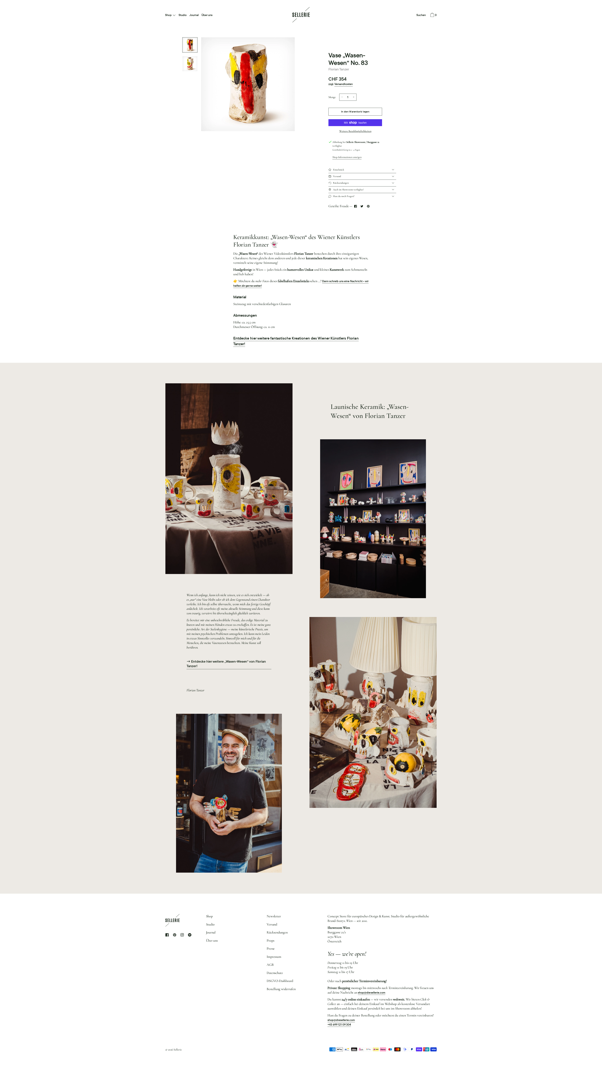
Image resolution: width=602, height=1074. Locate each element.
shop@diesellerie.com (371, 992)
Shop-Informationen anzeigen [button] (347, 157)
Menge (332, 97)
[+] (353, 97)
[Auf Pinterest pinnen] (368, 206)
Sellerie (178, 1049)
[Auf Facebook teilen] (355, 206)
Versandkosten (343, 84)
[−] (342, 97)
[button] (421, 15)
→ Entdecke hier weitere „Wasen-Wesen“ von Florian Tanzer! (226, 663)
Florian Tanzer (338, 69)
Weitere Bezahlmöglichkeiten (355, 131)
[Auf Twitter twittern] (362, 206)
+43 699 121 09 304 (339, 1024)
